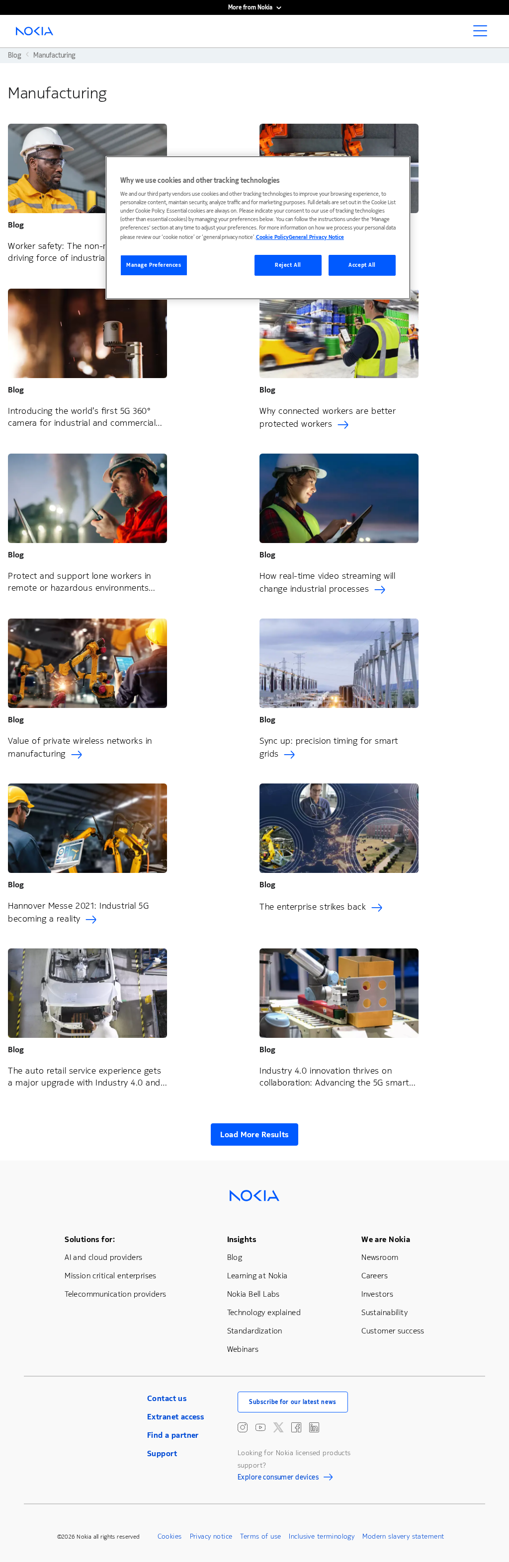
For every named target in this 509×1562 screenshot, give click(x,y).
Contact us (166, 1398)
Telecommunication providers (115, 1294)
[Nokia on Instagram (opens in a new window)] (243, 1427)
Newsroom (379, 1257)
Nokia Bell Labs (253, 1294)
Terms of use (260, 1536)
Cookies (170, 1536)
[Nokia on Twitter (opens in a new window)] (278, 1427)
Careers (374, 1275)
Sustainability (384, 1312)
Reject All (288, 265)
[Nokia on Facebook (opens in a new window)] (296, 1427)
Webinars (242, 1349)
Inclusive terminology (321, 1536)
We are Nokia (385, 1239)
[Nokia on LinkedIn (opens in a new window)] (314, 1427)
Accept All (362, 265)
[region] (258, 228)
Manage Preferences (153, 265)
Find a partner (173, 1435)
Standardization (254, 1330)
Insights (241, 1239)
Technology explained (264, 1312)
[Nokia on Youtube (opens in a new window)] (260, 1427)
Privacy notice (211, 1536)
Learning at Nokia (257, 1275)
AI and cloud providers (103, 1257)
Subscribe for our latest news (293, 1402)
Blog (235, 1257)
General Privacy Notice (316, 237)
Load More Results (254, 1134)
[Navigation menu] (483, 33)
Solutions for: (90, 1239)
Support (162, 1453)
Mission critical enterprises (111, 1275)
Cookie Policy (272, 237)
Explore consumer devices (278, 1478)
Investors (377, 1294)
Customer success (392, 1330)
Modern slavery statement (403, 1536)
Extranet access (175, 1416)
